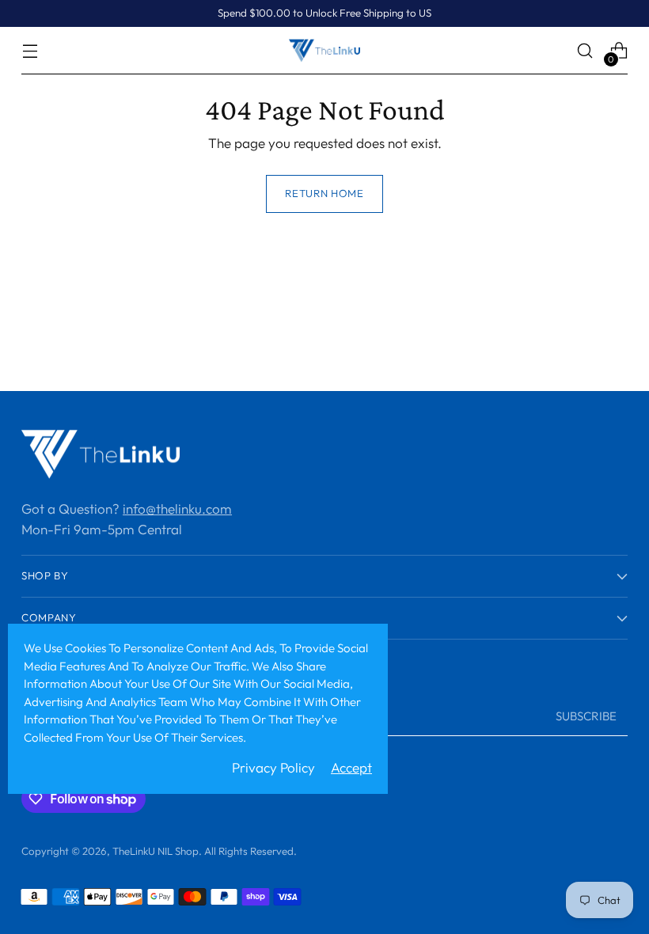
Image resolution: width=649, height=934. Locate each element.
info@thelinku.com (177, 508)
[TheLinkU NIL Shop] (324, 50)
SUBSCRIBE (586, 715)
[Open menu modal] (29, 51)
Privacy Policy (273, 767)
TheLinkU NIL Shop (155, 851)
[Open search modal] (585, 51)
